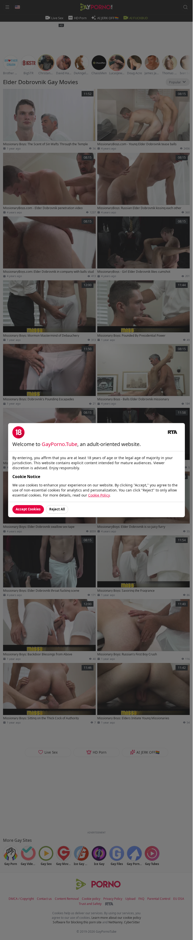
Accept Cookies (28, 509)
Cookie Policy (99, 495)
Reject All (57, 509)
